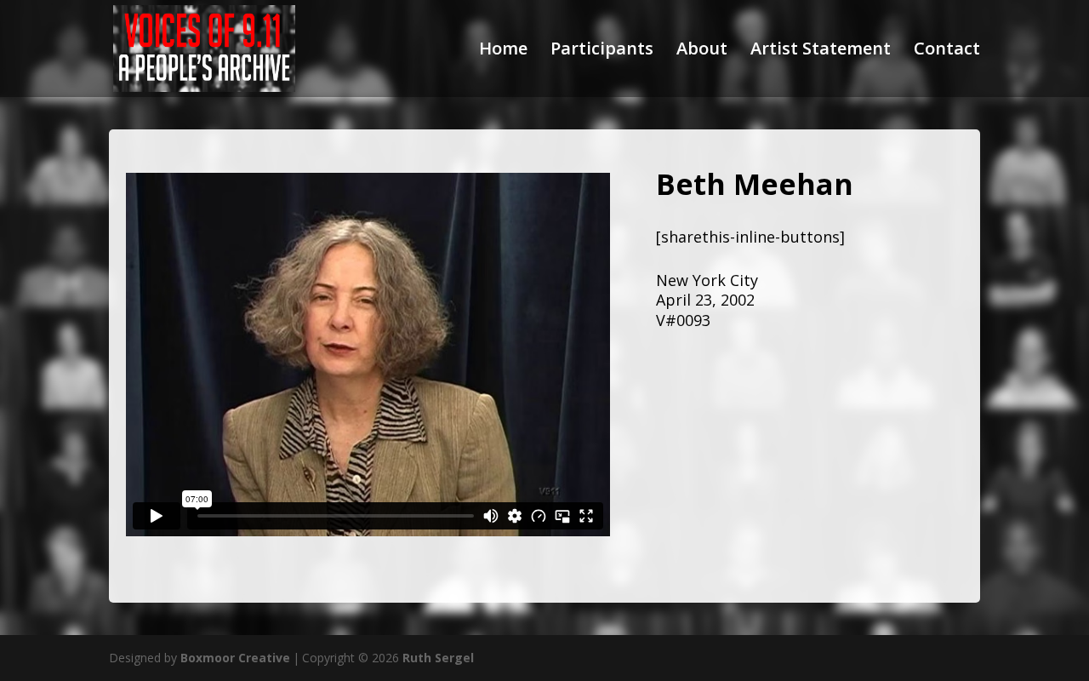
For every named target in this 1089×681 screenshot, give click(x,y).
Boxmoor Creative (235, 658)
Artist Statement (820, 51)
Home (503, 51)
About (701, 51)
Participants (601, 51)
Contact (947, 51)
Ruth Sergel (438, 658)
